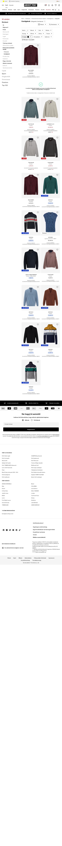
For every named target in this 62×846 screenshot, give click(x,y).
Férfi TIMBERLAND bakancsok (9, 465)
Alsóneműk (4, 460)
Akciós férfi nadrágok (36, 477)
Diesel (3, 488)
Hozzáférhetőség (25, 560)
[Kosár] (59, 5)
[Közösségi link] (4, 530)
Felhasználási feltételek (40, 558)
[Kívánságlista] (56, 5)
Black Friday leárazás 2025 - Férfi (10, 472)
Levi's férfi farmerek (7, 467)
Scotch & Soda (5, 502)
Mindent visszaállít (28, 39)
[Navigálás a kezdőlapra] (10, 524)
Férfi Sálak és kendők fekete (38, 472)
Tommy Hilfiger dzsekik (36, 463)
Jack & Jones (5, 493)
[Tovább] (55, 10)
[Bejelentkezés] (49, 5)
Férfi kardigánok (6, 474)
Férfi (6, 5)
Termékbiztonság (36, 560)
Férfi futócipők (5, 458)
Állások (20, 558)
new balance (34, 488)
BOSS (3, 495)
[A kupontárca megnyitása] (45, 5)
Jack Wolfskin (34, 502)
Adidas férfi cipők (6, 463)
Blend (32, 483)
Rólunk (9, 558)
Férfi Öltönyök (34, 460)
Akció (23, 30)
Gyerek (11, 5)
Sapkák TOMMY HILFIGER (37, 474)
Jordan (33, 493)
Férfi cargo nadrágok (36, 467)
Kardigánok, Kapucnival (7, 513)
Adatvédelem (56, 434)
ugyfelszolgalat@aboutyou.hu (44, 436)
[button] (42, 24)
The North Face (35, 495)
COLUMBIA (34, 486)
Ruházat (28, 18)
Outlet (5, 1)
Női (3, 5)
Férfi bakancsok (35, 458)
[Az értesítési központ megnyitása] (52, 5)
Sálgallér (57, 18)
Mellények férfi (35, 465)
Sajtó (14, 558)
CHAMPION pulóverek (36, 456)
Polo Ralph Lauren (6, 500)
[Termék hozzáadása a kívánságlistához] (38, 45)
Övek (3, 470)
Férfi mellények (5, 477)
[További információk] (31, 78)
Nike (3, 486)
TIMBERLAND (5, 505)
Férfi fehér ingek (6, 456)
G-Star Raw (5, 490)
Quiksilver (33, 500)
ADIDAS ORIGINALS (6, 483)
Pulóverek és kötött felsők (39, 18)
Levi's (3, 498)
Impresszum (51, 558)
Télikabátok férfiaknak (36, 470)
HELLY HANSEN (35, 490)
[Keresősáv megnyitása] (58, 10)
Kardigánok (50, 18)
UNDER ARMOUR (35, 505)
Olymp (32, 498)
